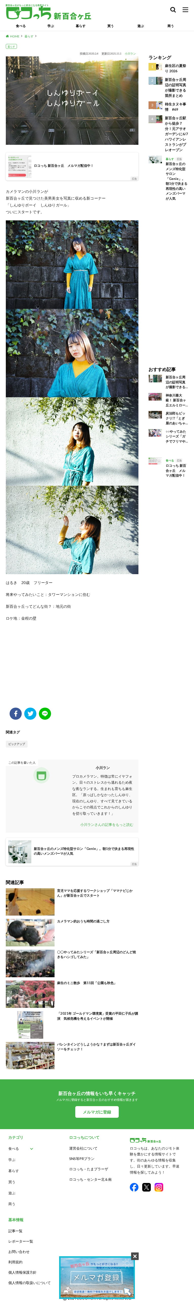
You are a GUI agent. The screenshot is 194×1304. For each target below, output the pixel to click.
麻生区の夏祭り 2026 (175, 68)
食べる (21, 26)
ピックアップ (16, 744)
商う (170, 26)
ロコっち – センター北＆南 (90, 1179)
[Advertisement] (72, 667)
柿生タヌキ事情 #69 (175, 106)
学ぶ (50, 26)
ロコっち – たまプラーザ (88, 1169)
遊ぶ (140, 26)
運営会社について (83, 1148)
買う (110, 26)
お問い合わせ (19, 1251)
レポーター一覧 (20, 1241)
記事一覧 (15, 1231)
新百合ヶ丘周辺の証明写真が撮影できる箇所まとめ (175, 87)
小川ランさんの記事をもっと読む (106, 824)
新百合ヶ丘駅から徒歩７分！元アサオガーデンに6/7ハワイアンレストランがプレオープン (176, 134)
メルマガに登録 (97, 1111)
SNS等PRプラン (81, 1158)
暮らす (81, 26)
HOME (14, 36)
